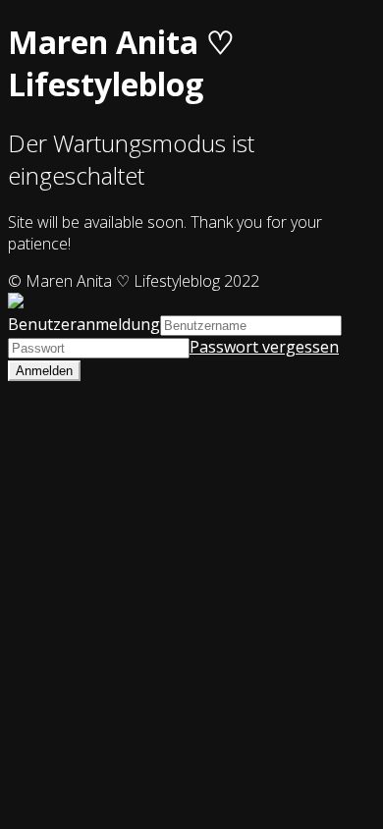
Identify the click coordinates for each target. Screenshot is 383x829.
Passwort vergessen (264, 347)
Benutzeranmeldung (84, 324)
